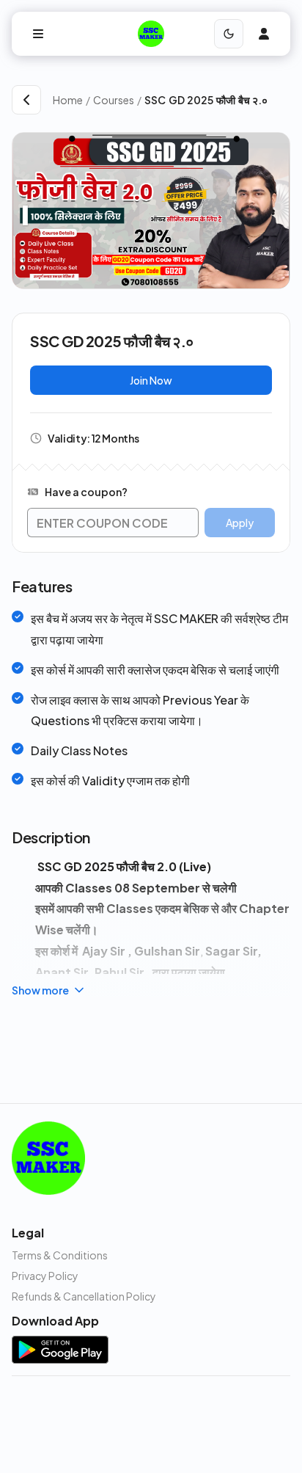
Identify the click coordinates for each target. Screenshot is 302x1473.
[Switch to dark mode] (228, 33)
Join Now (151, 380)
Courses (113, 99)
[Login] (264, 33)
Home (68, 99)
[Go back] (26, 99)
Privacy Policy (45, 1275)
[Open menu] (38, 33)
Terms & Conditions (60, 1255)
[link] (217, 99)
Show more (40, 990)
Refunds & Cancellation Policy (84, 1296)
